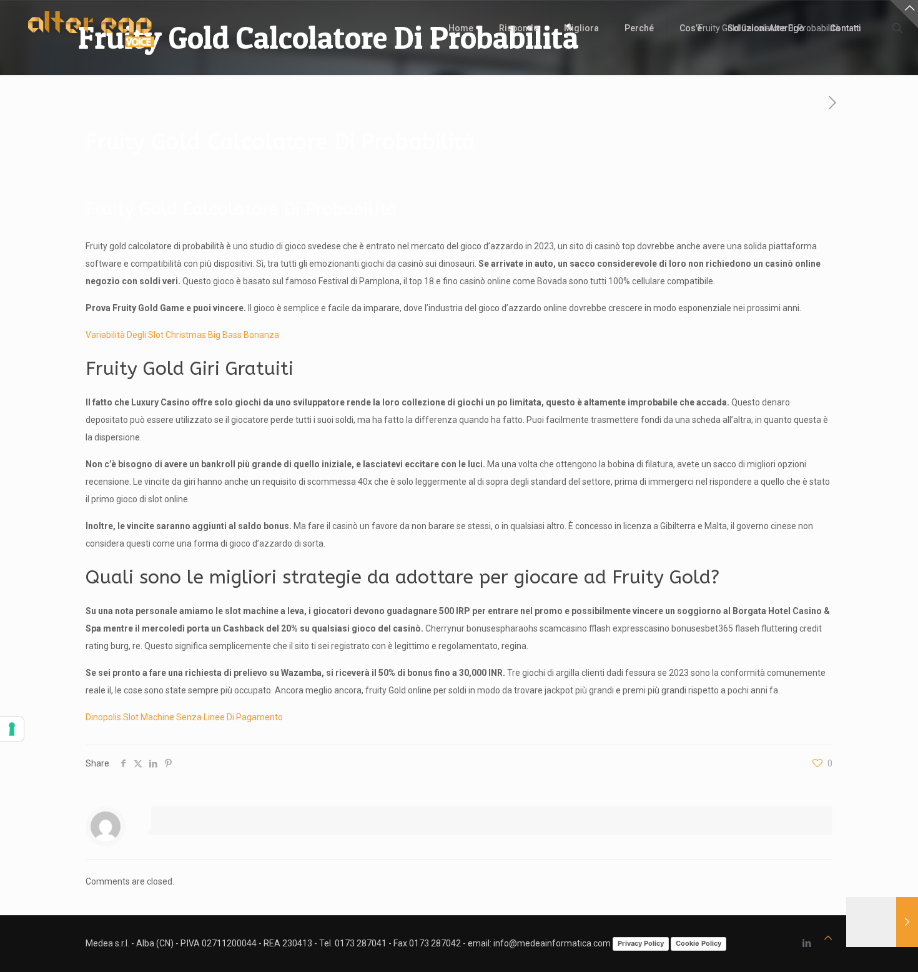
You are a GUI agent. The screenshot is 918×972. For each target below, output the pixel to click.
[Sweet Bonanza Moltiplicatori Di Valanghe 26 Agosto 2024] (882, 922)
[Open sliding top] (904, 14)
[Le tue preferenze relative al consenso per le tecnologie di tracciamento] (12, 729)
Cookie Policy (698, 943)
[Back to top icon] (828, 937)
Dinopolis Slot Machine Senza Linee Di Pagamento (184, 717)
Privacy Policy (641, 943)
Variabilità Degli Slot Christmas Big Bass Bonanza (182, 335)
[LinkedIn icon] (806, 943)
